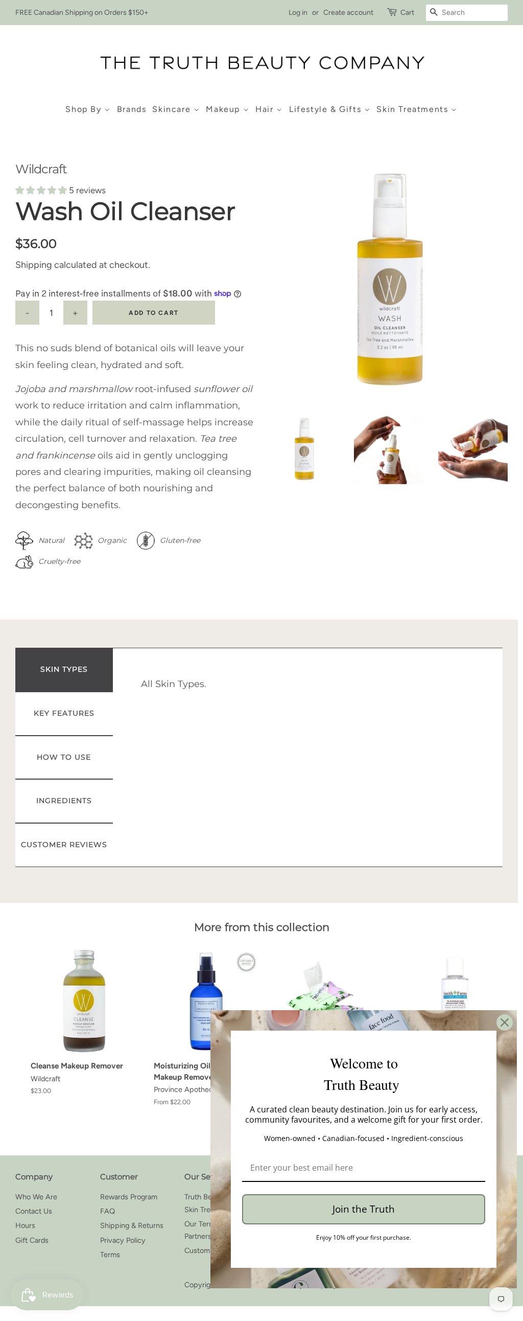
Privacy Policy (123, 1240)
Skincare (172, 109)
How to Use (64, 757)
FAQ (107, 1211)
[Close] (504, 1022)
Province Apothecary (188, 1089)
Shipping (33, 264)
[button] (42, 190)
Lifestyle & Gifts (326, 109)
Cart (407, 12)
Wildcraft (41, 169)
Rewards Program (128, 1196)
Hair (265, 109)
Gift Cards (32, 1240)
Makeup (224, 109)
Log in (298, 12)
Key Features (64, 713)
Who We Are (36, 1196)
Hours (25, 1225)
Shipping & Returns (131, 1225)
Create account (348, 12)
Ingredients (64, 800)
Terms (110, 1254)
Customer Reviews (64, 844)
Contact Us (33, 1211)
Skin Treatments (413, 109)
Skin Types (64, 669)
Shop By (84, 109)
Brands (132, 109)
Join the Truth (363, 1209)
